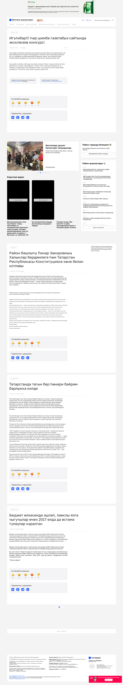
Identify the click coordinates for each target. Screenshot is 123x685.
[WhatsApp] (27, 117)
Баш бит (12, 24)
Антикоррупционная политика (16, 675)
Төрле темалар (61, 631)
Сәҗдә (74, 24)
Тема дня (13, 247)
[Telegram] (22, 117)
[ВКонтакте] (12, 117)
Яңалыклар (20, 24)
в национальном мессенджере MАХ (52, 81)
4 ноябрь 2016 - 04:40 (13, 271)
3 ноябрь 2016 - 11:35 (13, 529)
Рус (83, 20)
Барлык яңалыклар (98, 227)
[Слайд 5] (48, 172)
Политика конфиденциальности (17, 678)
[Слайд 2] (40, 172)
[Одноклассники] (17, 117)
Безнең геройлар (31, 24)
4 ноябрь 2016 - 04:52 (13, 47)
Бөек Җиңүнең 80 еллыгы (47, 24)
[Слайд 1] (37, 172)
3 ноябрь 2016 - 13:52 (13, 393)
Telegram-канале (17, 81)
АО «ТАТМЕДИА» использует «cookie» (18, 676)
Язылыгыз (109, 680)
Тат (90, 20)
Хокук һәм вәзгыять (63, 24)
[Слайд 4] (45, 172)
